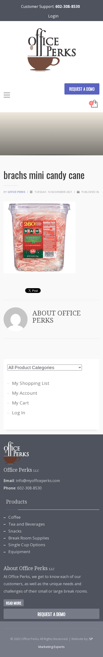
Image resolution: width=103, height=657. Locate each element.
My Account (24, 393)
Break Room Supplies (28, 538)
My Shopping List (30, 383)
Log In (18, 413)
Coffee (14, 517)
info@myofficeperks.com (38, 480)
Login (53, 16)
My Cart (20, 403)
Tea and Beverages (26, 524)
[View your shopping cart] (94, 104)
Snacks (15, 531)
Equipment (19, 551)
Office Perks (17, 192)
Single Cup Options (26, 544)
